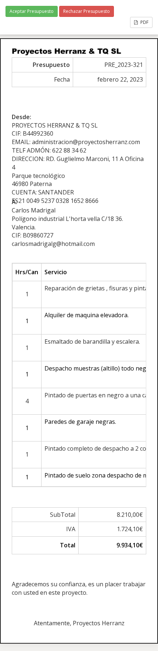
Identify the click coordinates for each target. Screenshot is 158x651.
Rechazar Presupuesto (86, 11)
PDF (143, 22)
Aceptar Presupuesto (32, 11)
